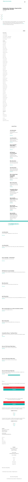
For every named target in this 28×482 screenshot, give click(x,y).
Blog (2, 438)
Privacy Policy (8, 467)
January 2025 (5, 60)
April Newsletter (5, 296)
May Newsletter (5, 283)
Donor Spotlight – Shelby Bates (7, 36)
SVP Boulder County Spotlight (7, 37)
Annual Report (4, 442)
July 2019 (4, 107)
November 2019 (5, 105)
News (3, 113)
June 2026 (4, 43)
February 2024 (5, 70)
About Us (3, 437)
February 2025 (5, 58)
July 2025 (4, 53)
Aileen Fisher (3, 441)
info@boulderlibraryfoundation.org (6, 434)
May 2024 (4, 69)
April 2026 (4, 45)
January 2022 (5, 84)
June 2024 (4, 67)
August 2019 (4, 106)
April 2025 (4, 56)
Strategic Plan (4, 443)
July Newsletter (5, 33)
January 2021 (4, 96)
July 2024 (4, 66)
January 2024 (5, 71)
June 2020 (4, 100)
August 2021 (4, 89)
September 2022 (5, 80)
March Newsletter (5, 320)
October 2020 (5, 98)
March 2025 (4, 57)
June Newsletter (5, 35)
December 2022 (5, 78)
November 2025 (5, 49)
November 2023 (5, 74)
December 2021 (5, 85)
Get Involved (4, 119)
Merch (3, 439)
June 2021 (4, 92)
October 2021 (4, 88)
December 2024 (5, 61)
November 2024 (5, 62)
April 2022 (4, 83)
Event (3, 112)
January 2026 (5, 48)
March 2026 (4, 47)
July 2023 (4, 76)
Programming (4, 114)
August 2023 (4, 75)
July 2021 (4, 91)
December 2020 (5, 97)
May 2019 (4, 109)
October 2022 (5, 79)
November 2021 (5, 87)
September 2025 (5, 52)
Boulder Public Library (6, 120)
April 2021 (4, 93)
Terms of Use (4, 467)
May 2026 (4, 44)
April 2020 (4, 101)
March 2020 (4, 102)
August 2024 (4, 65)
